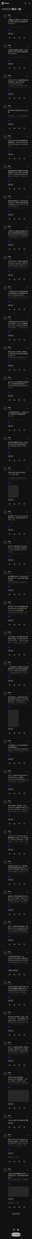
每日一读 (11, 33)
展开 (9, 30)
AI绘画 (10, 970)
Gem (9, 15)
